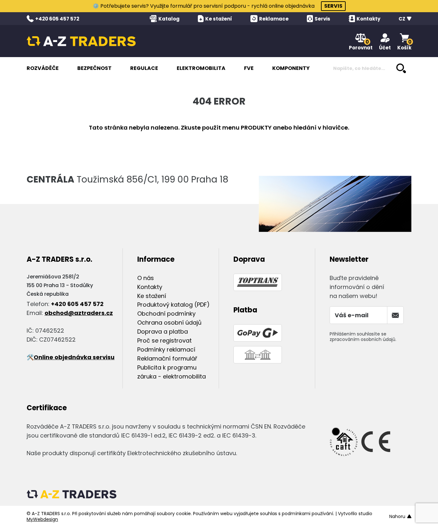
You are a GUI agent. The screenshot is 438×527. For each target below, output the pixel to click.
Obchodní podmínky (166, 314)
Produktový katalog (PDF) (173, 305)
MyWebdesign (42, 519)
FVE (249, 68)
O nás (145, 278)
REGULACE (144, 68)
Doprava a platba (162, 331)
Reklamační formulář (167, 358)
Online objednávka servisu (74, 357)
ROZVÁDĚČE (43, 68)
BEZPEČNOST (94, 68)
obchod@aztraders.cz (79, 313)
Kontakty (149, 287)
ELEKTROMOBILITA (201, 68)
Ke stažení (151, 296)
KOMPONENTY (291, 68)
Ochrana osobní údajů (169, 323)
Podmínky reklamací (166, 349)
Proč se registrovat (164, 340)
